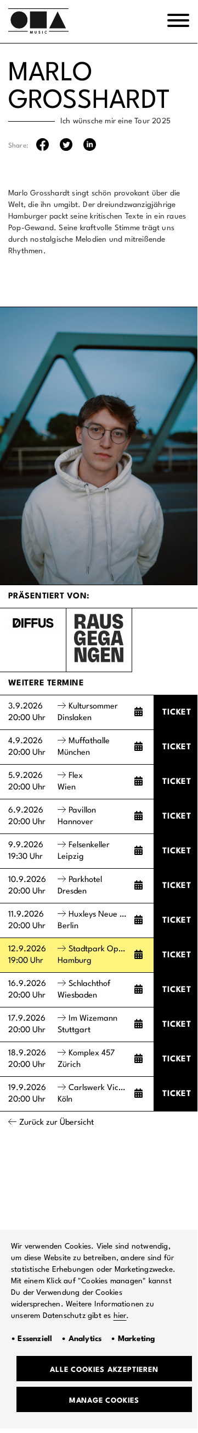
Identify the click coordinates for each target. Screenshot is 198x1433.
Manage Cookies (104, 1400)
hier (120, 1316)
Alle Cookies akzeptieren (104, 1370)
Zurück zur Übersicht (56, 1123)
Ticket (176, 713)
